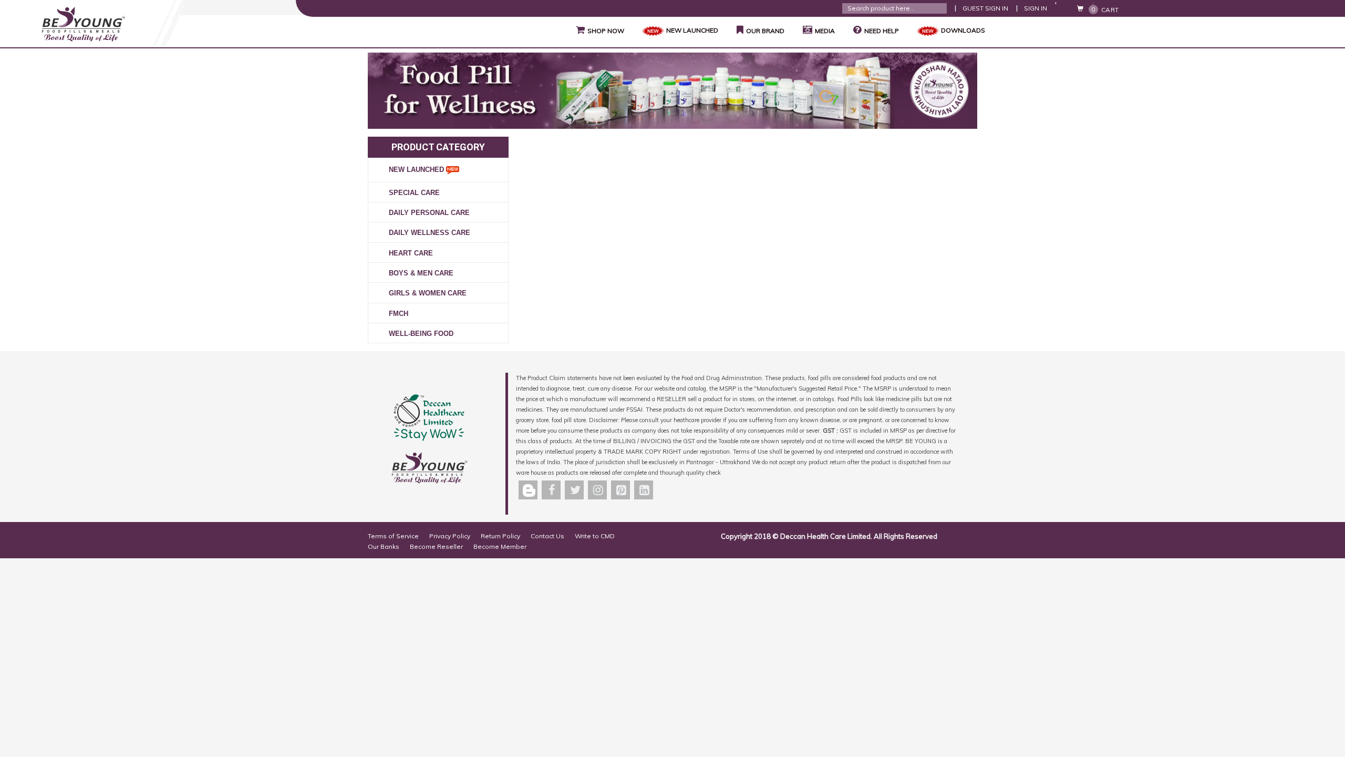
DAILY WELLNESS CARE (429, 233)
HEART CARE (411, 253)
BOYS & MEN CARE (421, 273)
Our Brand (760, 30)
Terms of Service (393, 536)
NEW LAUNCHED (692, 30)
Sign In (1035, 8)
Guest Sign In (985, 8)
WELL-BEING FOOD (421, 333)
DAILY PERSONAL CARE (429, 213)
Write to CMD (595, 536)
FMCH (398, 314)
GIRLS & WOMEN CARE (428, 293)
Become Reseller (436, 546)
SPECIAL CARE (414, 193)
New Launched (417, 169)
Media (825, 31)
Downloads (963, 30)
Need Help (881, 31)
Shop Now (600, 30)
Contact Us (547, 536)
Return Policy (500, 536)
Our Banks (383, 546)
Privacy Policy (449, 536)
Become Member (499, 546)
